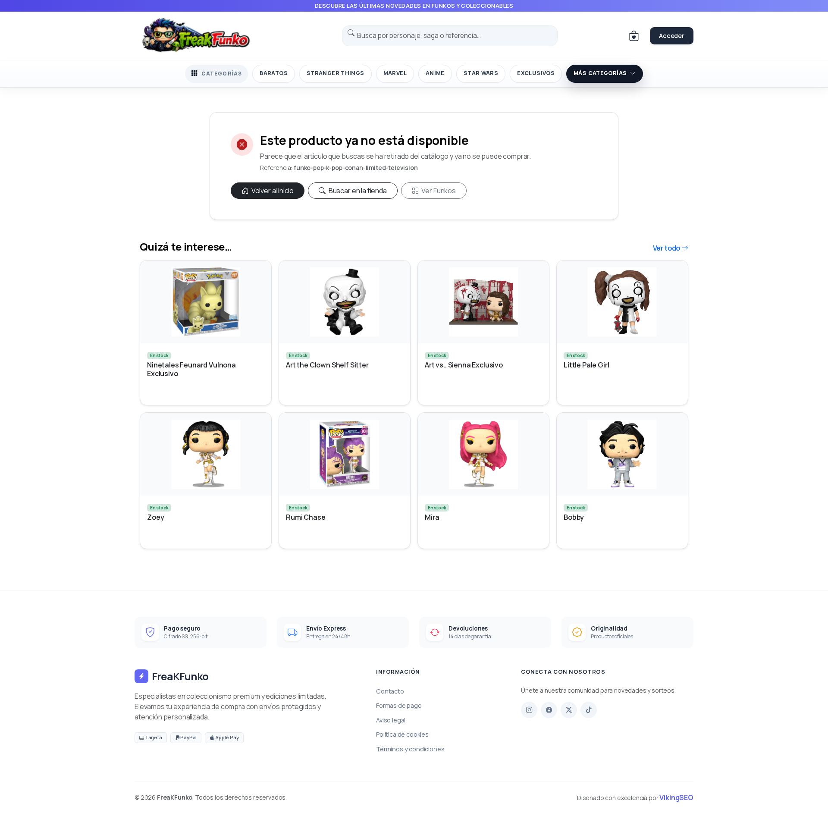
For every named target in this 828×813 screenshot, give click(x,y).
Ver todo (667, 248)
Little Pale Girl (586, 365)
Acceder (671, 35)
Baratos (274, 73)
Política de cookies (402, 734)
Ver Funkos (438, 190)
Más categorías (600, 73)
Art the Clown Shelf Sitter (327, 365)
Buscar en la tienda (357, 190)
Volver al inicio (272, 190)
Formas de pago (399, 705)
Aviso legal (390, 720)
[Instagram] (529, 710)
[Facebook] (549, 710)
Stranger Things (335, 73)
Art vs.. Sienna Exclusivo (464, 365)
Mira (432, 517)
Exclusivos (536, 73)
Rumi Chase (305, 517)
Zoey (155, 517)
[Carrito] (634, 36)
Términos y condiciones (410, 749)
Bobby (574, 517)
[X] (569, 710)
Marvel (395, 73)
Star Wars (481, 73)
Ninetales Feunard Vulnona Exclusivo (191, 369)
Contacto (390, 691)
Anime (435, 73)
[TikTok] (588, 710)
